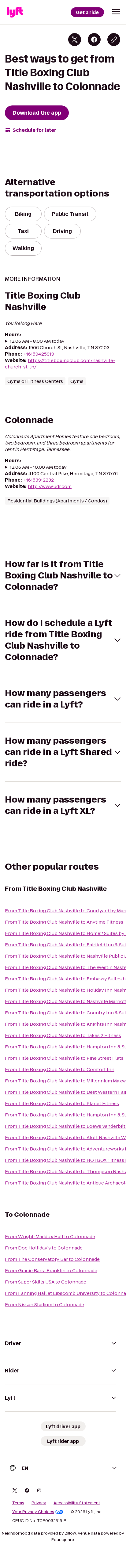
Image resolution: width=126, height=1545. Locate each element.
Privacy (38, 1503)
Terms (18, 1503)
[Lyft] (14, 12)
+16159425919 (38, 354)
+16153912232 (38, 480)
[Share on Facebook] (94, 39)
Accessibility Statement (77, 1503)
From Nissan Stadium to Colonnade (44, 1304)
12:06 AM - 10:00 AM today (38, 467)
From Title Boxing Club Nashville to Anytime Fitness (64, 922)
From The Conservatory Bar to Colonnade (52, 1259)
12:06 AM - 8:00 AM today (37, 341)
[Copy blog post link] (113, 39)
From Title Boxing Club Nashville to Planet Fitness (62, 1103)
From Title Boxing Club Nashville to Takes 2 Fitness (63, 1035)
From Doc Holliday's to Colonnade (44, 1248)
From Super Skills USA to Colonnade (45, 1282)
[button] (116, 12)
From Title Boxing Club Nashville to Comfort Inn (59, 1069)
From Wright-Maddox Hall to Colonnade (50, 1236)
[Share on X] (74, 39)
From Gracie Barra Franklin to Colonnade (51, 1270)
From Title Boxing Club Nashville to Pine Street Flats (64, 1058)
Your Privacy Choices (33, 1512)
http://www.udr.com (50, 486)
